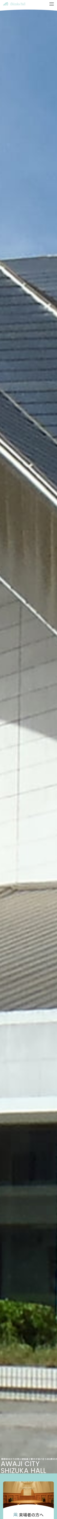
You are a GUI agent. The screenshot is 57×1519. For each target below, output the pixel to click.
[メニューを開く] (51, 4)
